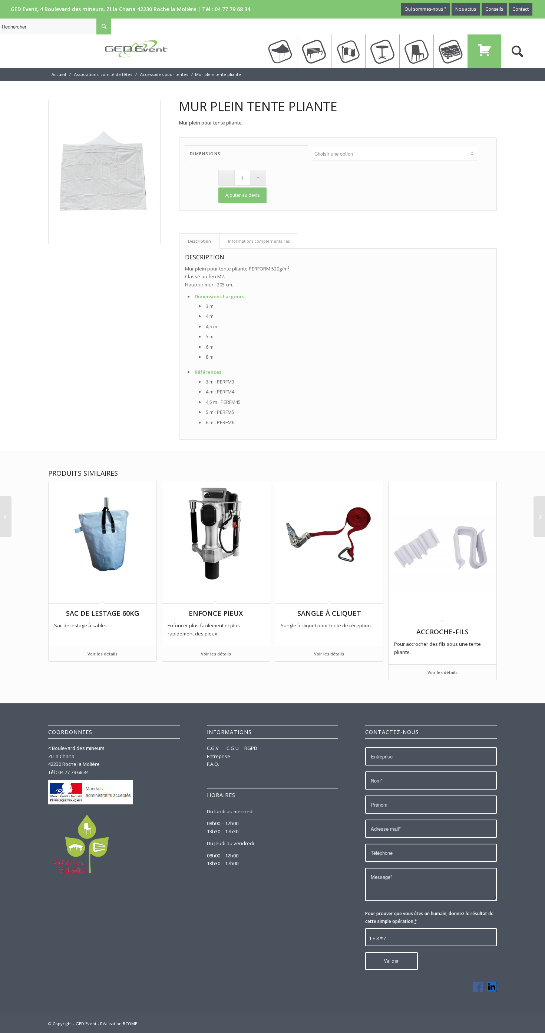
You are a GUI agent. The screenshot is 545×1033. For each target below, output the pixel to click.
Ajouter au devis (242, 195)
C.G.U (233, 748)
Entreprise (218, 756)
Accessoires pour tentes (164, 74)
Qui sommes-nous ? (425, 9)
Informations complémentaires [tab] (259, 241)
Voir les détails (102, 654)
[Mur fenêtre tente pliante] (5, 516)
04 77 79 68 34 (232, 9)
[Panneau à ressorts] (539, 516)
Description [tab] (199, 241)
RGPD (250, 748)
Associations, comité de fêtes (103, 74)
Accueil (59, 74)
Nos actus (465, 9)
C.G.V (213, 748)
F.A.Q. (213, 764)
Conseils (494, 9)
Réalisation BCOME (118, 1023)
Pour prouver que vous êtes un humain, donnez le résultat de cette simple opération (429, 917)
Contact (520, 9)
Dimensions (205, 153)
